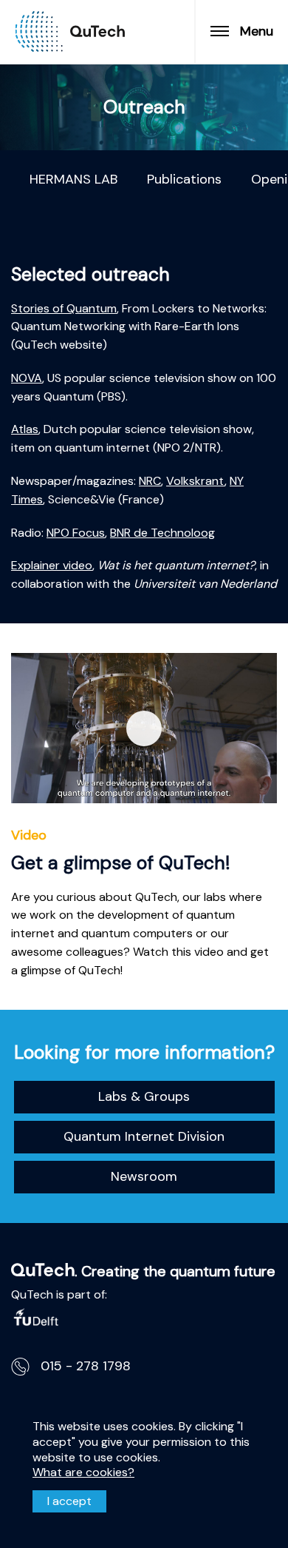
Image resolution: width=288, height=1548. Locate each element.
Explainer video (51, 565)
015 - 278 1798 (86, 1366)
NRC (150, 481)
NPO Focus (76, 532)
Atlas (24, 429)
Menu (256, 31)
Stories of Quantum (64, 308)
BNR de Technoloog (162, 532)
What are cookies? (83, 1472)
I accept (69, 1501)
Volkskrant (195, 481)
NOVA (26, 378)
